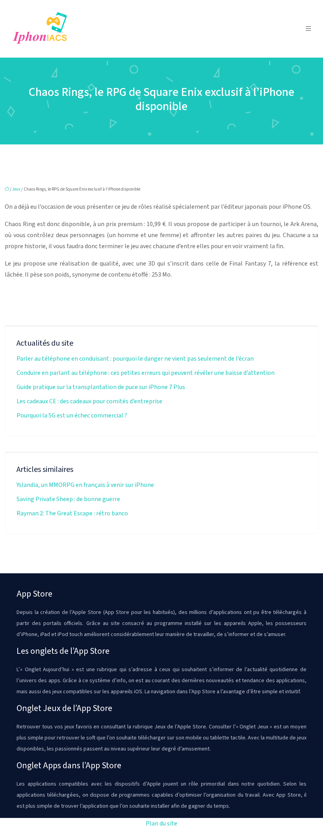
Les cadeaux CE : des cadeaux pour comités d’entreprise (89, 401)
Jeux (16, 189)
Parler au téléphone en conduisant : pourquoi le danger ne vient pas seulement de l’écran (135, 358)
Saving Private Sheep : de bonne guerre (68, 499)
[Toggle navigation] (308, 29)
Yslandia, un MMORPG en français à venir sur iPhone (85, 485)
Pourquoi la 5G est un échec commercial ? (72, 415)
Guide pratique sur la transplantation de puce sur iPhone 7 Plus (101, 387)
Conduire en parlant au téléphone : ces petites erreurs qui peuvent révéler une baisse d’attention (146, 373)
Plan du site (161, 823)
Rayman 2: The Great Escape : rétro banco (72, 513)
